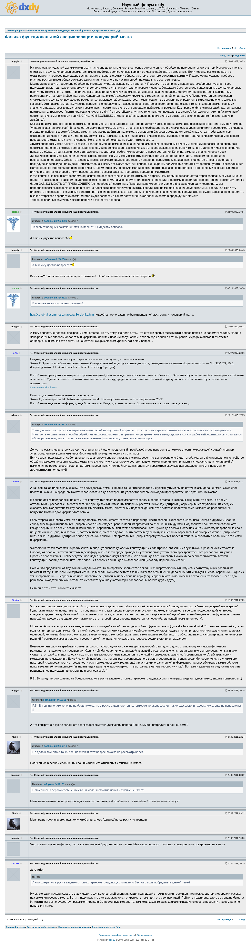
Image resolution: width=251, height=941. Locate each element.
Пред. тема (226, 55)
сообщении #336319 (55, 424)
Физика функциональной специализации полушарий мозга (68, 36)
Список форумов (15, 927)
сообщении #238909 (55, 221)
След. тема (239, 55)
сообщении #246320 (55, 297)
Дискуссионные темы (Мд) (106, 927)
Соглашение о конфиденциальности (117, 935)
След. (242, 48)
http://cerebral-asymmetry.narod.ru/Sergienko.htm (62, 314)
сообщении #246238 (54, 259)
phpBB (112, 940)
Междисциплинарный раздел (74, 927)
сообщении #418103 (53, 784)
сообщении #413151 (54, 700)
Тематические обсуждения (41, 927)
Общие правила (144, 935)
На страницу (224, 48)
